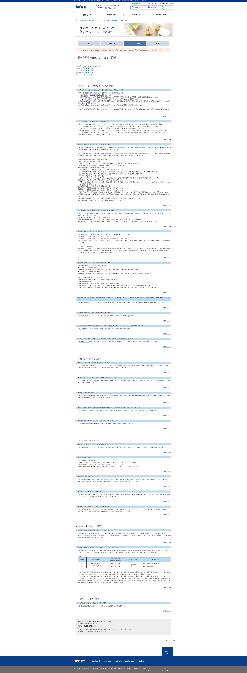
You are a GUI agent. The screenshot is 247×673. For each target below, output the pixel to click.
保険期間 (99, 95)
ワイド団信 (82, 509)
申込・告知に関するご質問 (85, 70)
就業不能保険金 (137, 109)
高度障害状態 (146, 97)
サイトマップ (146, 668)
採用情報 (170, 3)
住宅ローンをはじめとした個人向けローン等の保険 (103, 20)
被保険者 (92, 95)
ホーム (78, 20)
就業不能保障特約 (89, 109)
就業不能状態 (121, 109)
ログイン (167, 7)
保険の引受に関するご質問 (85, 68)
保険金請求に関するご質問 (85, 72)
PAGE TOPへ (167, 116)
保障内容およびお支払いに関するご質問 (89, 66)
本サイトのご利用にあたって (83, 668)
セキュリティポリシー (98, 668)
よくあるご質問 (152, 3)
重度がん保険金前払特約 (87, 101)
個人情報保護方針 (120, 668)
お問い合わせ (139, 7)
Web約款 (162, 3)
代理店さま (154, 7)
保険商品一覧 (85, 20)
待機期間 (80, 269)
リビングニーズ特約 (86, 99)
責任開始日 (89, 147)
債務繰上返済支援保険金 (153, 109)
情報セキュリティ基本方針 (134, 668)
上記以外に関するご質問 (84, 74)
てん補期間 (82, 329)
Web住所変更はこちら (138, 3)
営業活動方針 (109, 668)
